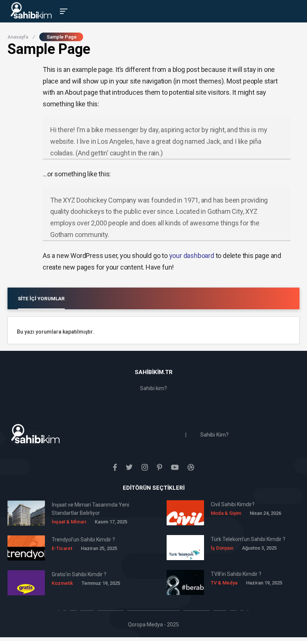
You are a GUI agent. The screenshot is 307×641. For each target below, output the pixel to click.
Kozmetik (62, 583)
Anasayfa (20, 36)
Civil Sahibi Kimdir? (233, 504)
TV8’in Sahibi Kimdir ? (236, 574)
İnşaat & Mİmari (69, 521)
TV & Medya (224, 582)
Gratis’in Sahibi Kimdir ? (79, 574)
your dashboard (191, 255)
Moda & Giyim (226, 513)
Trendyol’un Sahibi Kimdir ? (83, 540)
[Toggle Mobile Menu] (62, 10)
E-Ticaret (62, 548)
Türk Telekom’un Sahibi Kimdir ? (248, 539)
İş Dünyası (222, 548)
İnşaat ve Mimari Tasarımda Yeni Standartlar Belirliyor (90, 509)
